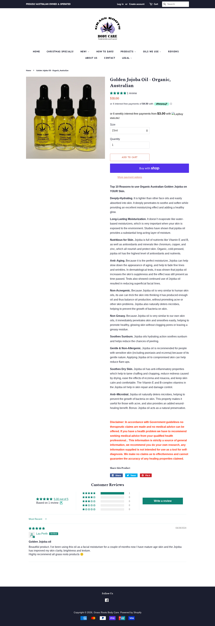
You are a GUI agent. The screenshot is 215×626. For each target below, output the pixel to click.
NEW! (84, 51)
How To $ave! (105, 51)
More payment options (130, 177)
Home (36, 51)
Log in (120, 4)
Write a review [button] (162, 500)
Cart (156, 4)
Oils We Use (151, 51)
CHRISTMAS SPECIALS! (60, 51)
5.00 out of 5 (61, 499)
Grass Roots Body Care (106, 612)
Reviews (173, 51)
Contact (109, 57)
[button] (118, 93)
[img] (37, 528)
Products (127, 51)
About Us (91, 57)
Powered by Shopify (130, 612)
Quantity (115, 139)
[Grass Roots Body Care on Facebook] (107, 601)
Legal (126, 57)
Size (112, 124)
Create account (136, 4)
